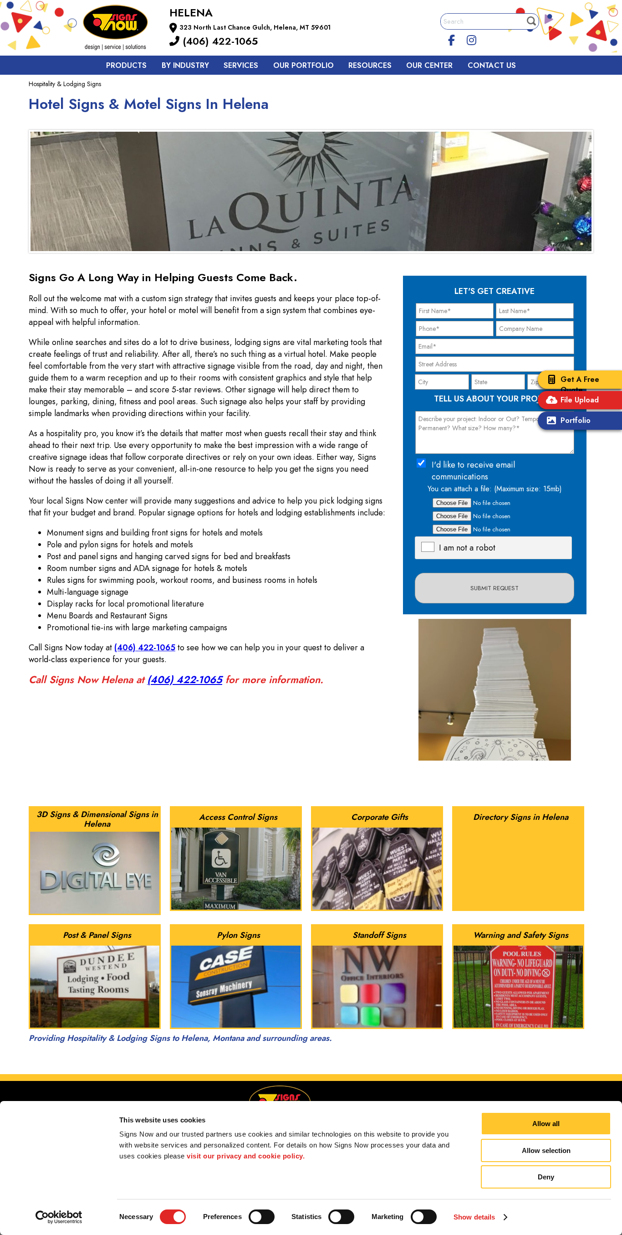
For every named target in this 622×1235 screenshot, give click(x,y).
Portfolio (576, 420)
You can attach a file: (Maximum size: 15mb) (495, 489)
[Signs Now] (121, 29)
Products (126, 65)
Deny (546, 1177)
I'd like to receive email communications (473, 471)
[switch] (262, 1216)
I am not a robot (467, 548)
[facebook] (451, 38)
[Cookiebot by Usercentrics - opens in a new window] (59, 1217)
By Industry (185, 65)
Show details (474, 1217)
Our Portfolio (303, 65)
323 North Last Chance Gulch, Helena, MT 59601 (255, 27)
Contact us (492, 65)
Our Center (429, 65)
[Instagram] (471, 38)
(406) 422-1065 (218, 41)
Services (241, 65)
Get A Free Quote (580, 384)
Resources (370, 65)
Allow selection (546, 1150)
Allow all (546, 1123)
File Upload (580, 400)
